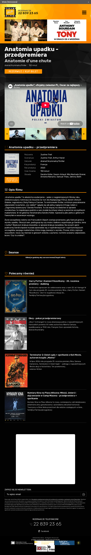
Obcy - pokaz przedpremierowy (45, 318)
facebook (44, 531)
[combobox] (45, 2)
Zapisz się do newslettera (18, 490)
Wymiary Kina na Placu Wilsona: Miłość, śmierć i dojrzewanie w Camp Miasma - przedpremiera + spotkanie (52, 396)
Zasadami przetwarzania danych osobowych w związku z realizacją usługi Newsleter (56, 499)
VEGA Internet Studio (52, 540)
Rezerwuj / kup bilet (23, 71)
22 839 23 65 (28, 13)
